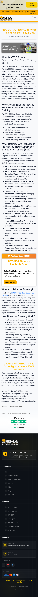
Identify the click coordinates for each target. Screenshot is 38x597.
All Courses (11, 530)
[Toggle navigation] (35, 18)
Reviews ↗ (11, 483)
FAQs (9, 487)
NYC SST (10, 515)
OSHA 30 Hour (12, 511)
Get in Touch (31, 4)
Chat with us (10, 282)
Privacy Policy (19, 590)
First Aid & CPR (12, 522)
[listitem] (3, 565)
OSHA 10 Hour (12, 507)
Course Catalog (13, 476)
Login (34, 13)
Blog (9, 491)
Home (9, 472)
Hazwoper (11, 519)
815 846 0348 (31, 11)
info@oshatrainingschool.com (14, 11)
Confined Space (13, 526)
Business (10, 495)
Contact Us (13, 586)
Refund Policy (23, 586)
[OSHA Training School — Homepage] (10, 442)
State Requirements (14, 479)
